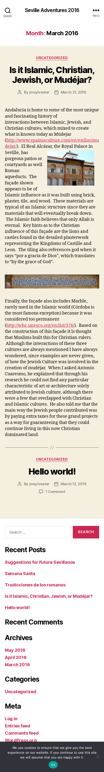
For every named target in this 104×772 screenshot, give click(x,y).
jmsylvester (39, 92)
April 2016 (15, 657)
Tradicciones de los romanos (35, 584)
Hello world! (52, 471)
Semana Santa (20, 573)
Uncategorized (52, 58)
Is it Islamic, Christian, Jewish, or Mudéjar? (52, 75)
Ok (53, 765)
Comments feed (22, 733)
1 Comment (55, 491)
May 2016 (15, 650)
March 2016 (17, 664)
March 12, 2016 (73, 484)
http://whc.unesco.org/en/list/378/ (40, 325)
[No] (98, 756)
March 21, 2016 (73, 92)
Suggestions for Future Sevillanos (40, 562)
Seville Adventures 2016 (52, 10)
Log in (11, 718)
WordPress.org (21, 740)
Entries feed (17, 725)
